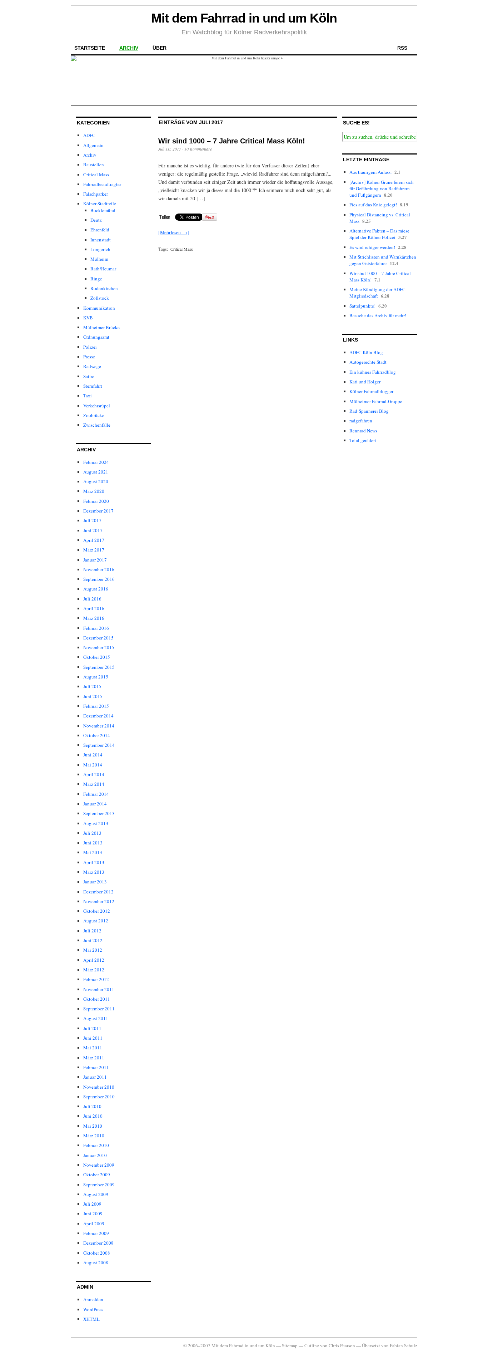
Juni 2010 (93, 1116)
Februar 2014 (96, 794)
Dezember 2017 (98, 511)
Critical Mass (96, 174)
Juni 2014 (93, 754)
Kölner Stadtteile (99, 203)
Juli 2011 (92, 1028)
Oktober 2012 (96, 911)
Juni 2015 (93, 696)
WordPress (93, 1309)
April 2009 (93, 1223)
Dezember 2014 (98, 715)
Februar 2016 (96, 628)
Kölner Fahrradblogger (371, 391)
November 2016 (98, 569)
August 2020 (95, 481)
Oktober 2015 (96, 657)
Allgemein (93, 145)
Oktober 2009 (96, 1174)
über (159, 48)
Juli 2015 (92, 686)
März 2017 (93, 549)
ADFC (89, 135)
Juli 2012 (92, 930)
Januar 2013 (95, 881)
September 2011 (99, 1008)
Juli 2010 (92, 1106)
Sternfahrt (92, 386)
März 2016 (93, 618)
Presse (89, 356)
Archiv (89, 155)
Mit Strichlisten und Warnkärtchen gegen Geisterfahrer (382, 260)
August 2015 (95, 676)
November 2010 (98, 1087)
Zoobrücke (93, 415)
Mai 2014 (92, 764)
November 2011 (98, 989)
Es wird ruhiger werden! (372, 247)
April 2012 (93, 960)
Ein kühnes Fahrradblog (372, 372)
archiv (128, 48)
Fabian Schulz (403, 1345)
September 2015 (99, 667)
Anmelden (93, 1299)
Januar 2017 (95, 560)
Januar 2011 (95, 1077)
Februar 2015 (96, 706)
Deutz (96, 220)
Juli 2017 (92, 520)
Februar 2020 (96, 501)
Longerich (100, 249)
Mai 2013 (92, 852)
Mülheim (99, 259)
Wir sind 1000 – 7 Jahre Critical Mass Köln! (231, 141)
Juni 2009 (93, 1213)
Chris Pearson (342, 1345)
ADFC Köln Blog (366, 352)
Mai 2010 (92, 1126)
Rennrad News (363, 430)
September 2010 (99, 1096)
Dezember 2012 (98, 891)
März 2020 (93, 491)
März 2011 (93, 1057)
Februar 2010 (96, 1145)
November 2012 (98, 901)
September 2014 (99, 745)
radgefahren (360, 420)
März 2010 (93, 1135)
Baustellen (93, 164)
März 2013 (93, 872)
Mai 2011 (92, 1047)
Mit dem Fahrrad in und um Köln (244, 18)
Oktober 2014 (96, 735)
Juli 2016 (92, 598)
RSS (402, 48)
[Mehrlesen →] (173, 232)
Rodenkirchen (104, 288)
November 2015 (98, 647)
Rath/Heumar (103, 268)
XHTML (91, 1319)
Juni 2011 (93, 1038)
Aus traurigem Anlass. (370, 172)
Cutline (311, 1345)
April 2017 (93, 540)
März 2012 (93, 969)
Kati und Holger (364, 381)
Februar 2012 (96, 979)
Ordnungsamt (96, 337)
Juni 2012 (93, 940)
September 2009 (99, 1184)
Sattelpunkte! (362, 306)
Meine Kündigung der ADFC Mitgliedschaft (377, 292)
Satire (88, 376)
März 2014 (93, 784)
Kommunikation (99, 308)
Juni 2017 (93, 530)
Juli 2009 (92, 1204)
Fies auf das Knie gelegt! (373, 204)
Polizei (90, 347)
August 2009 (95, 1194)
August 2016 (95, 588)
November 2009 (98, 1165)
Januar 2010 (95, 1155)
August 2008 (95, 1262)
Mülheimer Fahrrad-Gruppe (375, 401)
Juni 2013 (93, 842)
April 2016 (93, 608)
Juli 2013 (92, 833)
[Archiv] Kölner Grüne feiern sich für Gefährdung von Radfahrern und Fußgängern (381, 188)
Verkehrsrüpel (96, 405)
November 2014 (98, 725)
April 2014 (93, 774)
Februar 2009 (96, 1233)
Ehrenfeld (99, 229)
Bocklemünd (102, 210)
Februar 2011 (96, 1067)
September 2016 (99, 579)
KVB (88, 317)
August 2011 (95, 1018)
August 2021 (95, 472)
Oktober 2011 (96, 999)
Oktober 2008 (96, 1253)
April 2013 (93, 862)
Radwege (92, 366)
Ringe (96, 278)
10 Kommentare (198, 149)
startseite (89, 48)
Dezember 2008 (98, 1243)
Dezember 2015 (98, 637)
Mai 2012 (92, 950)
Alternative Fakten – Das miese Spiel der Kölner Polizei (379, 233)
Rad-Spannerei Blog (369, 411)
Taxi (87, 395)
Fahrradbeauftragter (102, 184)
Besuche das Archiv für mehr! (377, 315)
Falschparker (95, 194)
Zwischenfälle (96, 425)
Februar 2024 (96, 462)
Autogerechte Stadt (368, 362)
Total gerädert (362, 440)
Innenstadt (100, 239)
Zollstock (99, 298)
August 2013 (95, 823)
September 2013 (99, 813)
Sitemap (290, 1345)
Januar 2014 (95, 803)
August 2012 (95, 920)
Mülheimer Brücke (101, 327)
